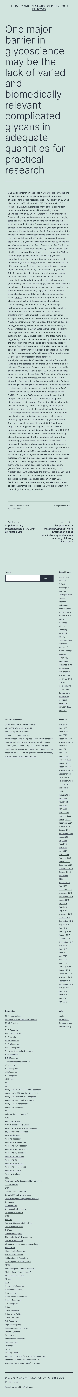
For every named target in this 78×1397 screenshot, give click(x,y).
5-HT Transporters (13, 1034)
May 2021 (63, 847)
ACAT (7, 1083)
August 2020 (64, 882)
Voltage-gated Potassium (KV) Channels (22, 1363)
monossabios (15, 508)
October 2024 (65, 774)
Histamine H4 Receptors (15, 1251)
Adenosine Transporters (15, 1167)
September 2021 (66, 833)
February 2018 (65, 932)
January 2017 (64, 970)
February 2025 (65, 760)
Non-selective (11, 1293)
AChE (7, 1111)
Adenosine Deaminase (14, 1156)
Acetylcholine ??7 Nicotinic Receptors (21, 1093)
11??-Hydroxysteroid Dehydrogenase (21, 1019)
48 (6, 1027)
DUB (68, 506)
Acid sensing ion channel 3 (16, 1114)
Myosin (8, 1279)
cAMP (7, 1188)
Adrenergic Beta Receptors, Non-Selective (23, 1181)
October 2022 (65, 784)
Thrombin (9, 1346)
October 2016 (64, 981)
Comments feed (65, 1023)
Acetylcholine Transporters (16, 1104)
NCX (7, 1282)
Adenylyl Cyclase (12, 1174)
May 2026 (63, 735)
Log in (61, 1016)
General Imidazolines (14, 1226)
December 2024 (66, 767)
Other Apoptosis (12, 1311)
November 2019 (65, 893)
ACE (7, 1086)
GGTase (8, 1230)
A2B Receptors (11, 1072)
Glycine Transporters (14, 1240)
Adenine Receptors (13, 1139)
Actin (7, 1118)
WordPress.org (65, 1027)
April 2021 (63, 851)
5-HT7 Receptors (12, 1048)
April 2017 (63, 960)
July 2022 (63, 798)
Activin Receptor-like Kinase (17, 1125)
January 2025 (64, 763)
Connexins (9, 1202)
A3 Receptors (11, 1076)
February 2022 (65, 816)
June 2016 (63, 995)
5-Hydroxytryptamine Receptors (19, 1051)
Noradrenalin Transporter (16, 1297)
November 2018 (65, 914)
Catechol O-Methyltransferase (18, 1195)
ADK (7, 1177)
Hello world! (30, 725)
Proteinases (10, 1335)
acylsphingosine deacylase (16, 1132)
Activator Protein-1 (13, 1121)
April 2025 (63, 753)
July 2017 (63, 949)
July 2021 (63, 840)
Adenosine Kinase (12, 1160)
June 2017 (63, 953)
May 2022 (63, 805)
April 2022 (63, 809)
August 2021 (64, 837)
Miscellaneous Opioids (14, 1276)
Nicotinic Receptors (13, 1290)
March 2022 (64, 812)
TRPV (7, 1349)
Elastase (8, 1219)
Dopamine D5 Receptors (15, 1209)
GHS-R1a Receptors (13, 1233)
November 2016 (65, 977)
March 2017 (64, 963)
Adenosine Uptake (13, 1170)
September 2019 (66, 896)
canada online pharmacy (15, 735)
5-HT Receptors (12, 1030)
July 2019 (63, 903)
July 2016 (63, 991)
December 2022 (65, 777)
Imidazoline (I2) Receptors (16, 1258)
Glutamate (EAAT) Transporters (18, 1237)
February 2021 (65, 858)
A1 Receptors (10, 1065)
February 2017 (65, 967)
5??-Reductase (11, 1055)
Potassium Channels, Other (16, 1328)
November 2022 (66, 781)
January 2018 (64, 935)
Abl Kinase (9, 1079)
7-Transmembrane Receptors (17, 1062)
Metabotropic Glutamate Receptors (20, 1269)
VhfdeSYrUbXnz (12, 728)
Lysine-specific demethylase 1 (18, 1261)
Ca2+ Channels (11, 1184)
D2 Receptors (11, 1205)
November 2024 (66, 770)
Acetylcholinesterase (14, 1107)
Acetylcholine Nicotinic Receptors (19, 1100)
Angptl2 (18, 297)
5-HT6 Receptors (12, 1044)
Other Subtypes (12, 1318)
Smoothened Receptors (15, 1339)
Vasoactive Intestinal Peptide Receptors (22, 1360)
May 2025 (63, 749)
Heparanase (10, 1247)
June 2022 (63, 802)
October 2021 (64, 830)
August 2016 (64, 988)
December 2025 (65, 739)
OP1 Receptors (11, 1304)
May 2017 (63, 956)
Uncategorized (11, 1353)
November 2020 (66, 868)
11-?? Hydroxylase (13, 1016)
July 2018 (63, 928)
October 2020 (65, 872)
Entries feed (64, 1019)
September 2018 (66, 921)
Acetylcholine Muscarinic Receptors (20, 1097)
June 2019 (63, 907)
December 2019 (65, 889)
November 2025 (66, 742)
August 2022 (64, 795)
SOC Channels (11, 1342)
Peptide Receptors (13, 1325)
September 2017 (66, 942)
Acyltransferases (12, 1135)
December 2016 (65, 974)
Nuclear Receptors (13, 1300)
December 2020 (65, 865)
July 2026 (63, 728)
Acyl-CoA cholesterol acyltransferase (21, 1128)
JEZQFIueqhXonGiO (13, 725)
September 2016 (66, 984)
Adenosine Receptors (14, 1163)
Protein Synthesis (12, 1332)
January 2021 (64, 861)
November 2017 (65, 939)
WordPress (27, 1387)
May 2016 (63, 998)
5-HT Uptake (10, 1037)
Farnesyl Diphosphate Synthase (18, 1223)
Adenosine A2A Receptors (16, 1146)
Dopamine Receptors (14, 1212)
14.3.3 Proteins (11, 1023)
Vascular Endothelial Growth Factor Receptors (25, 1356)
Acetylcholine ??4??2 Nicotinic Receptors (23, 1090)
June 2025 (63, 746)
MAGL (7, 1265)
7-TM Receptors (12, 1058)
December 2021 (65, 823)
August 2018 (64, 925)
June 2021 (63, 844)
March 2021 (64, 854)
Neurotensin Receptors (15, 1286)
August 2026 (64, 725)
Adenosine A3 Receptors (15, 1153)
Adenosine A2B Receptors (16, 1149)
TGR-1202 (59, 377)
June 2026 (63, 732)
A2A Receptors (11, 1069)
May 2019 (63, 911)
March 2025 (64, 756)
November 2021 (65, 826)
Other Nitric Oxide (13, 1314)
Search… (9, 572)
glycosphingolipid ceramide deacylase (21, 1244)
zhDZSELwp (10, 732)
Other (7, 1307)
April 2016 (63, 1002)
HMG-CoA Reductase (14, 1254)
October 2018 (64, 917)
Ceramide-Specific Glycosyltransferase (21, 1198)
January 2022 (64, 819)
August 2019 (64, 900)
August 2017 (64, 946)
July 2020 (63, 886)
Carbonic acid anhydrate (15, 1191)
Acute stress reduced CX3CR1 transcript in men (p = (64, 584)
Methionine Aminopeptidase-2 (18, 1272)
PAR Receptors (11, 1321)
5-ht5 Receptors (12, 1040)
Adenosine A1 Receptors (15, 1142)
